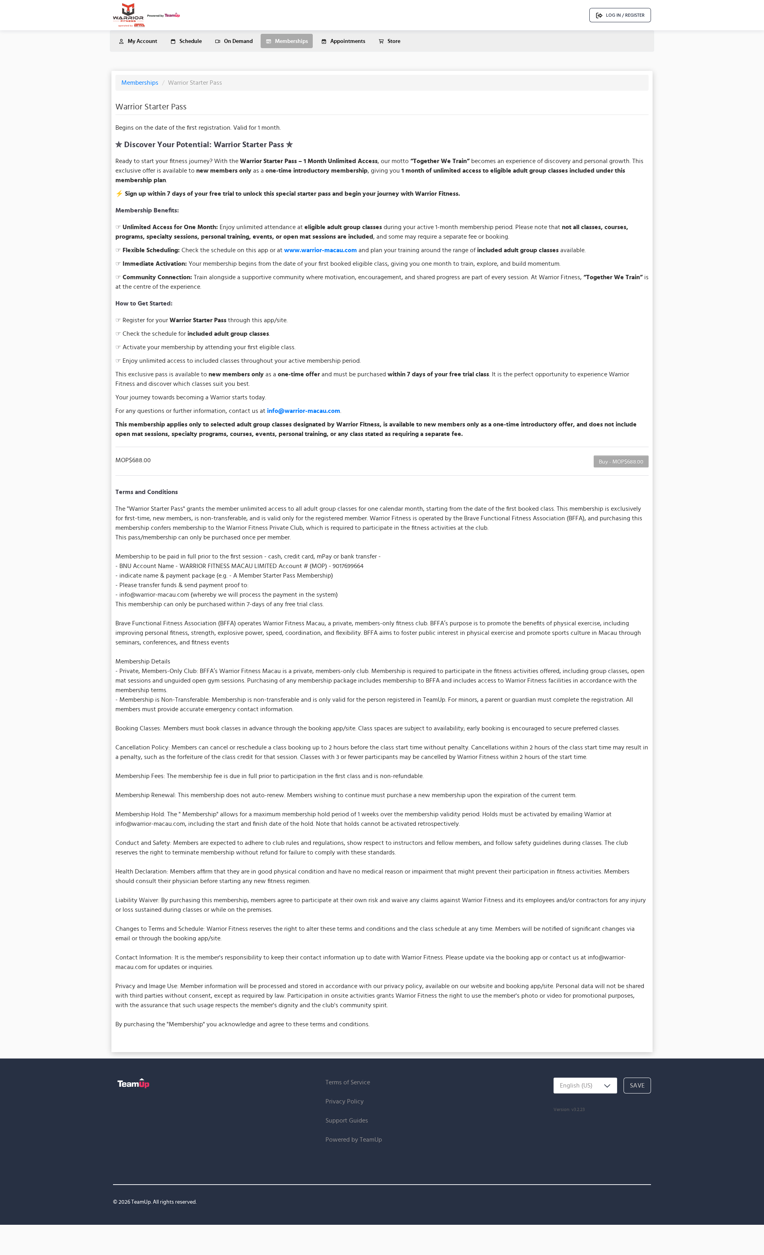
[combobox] (585, 1086)
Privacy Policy (344, 1101)
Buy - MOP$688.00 (621, 461)
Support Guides (346, 1120)
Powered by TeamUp (353, 1139)
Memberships (140, 83)
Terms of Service (347, 1082)
